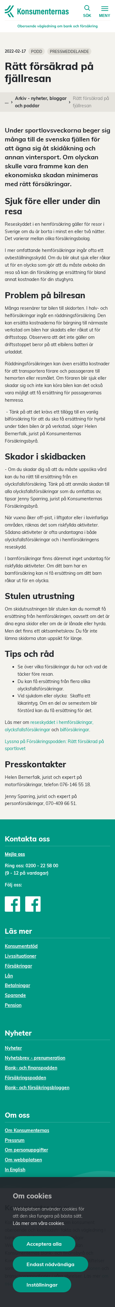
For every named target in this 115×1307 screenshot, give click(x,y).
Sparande (15, 995)
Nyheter (13, 1048)
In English (15, 1170)
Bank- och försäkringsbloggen (37, 1087)
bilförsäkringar (74, 730)
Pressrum (15, 1140)
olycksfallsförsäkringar (27, 730)
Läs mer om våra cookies (38, 1223)
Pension (13, 1005)
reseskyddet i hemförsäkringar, (61, 722)
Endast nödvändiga (50, 1264)
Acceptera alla (44, 1244)
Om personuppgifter (26, 1150)
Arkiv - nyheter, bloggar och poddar (40, 102)
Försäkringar (18, 966)
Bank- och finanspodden (31, 1068)
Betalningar (17, 985)
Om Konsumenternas (27, 1130)
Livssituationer (20, 956)
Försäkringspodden (25, 1078)
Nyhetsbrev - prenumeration (35, 1058)
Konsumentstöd (21, 946)
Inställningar (42, 1284)
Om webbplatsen (23, 1160)
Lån (9, 976)
